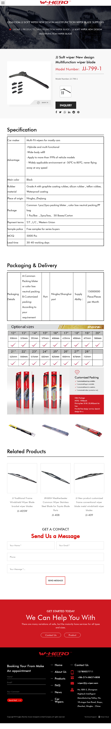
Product (72, 634)
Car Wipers (59, 700)
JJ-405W (22, 511)
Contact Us (51, 634)
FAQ (57, 685)
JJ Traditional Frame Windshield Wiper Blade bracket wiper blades (22, 502)
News (58, 692)
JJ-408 (56, 515)
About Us (60, 671)
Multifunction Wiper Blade (53, 29)
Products (29, 29)
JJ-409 (89, 515)
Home (16, 29)
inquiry (66, 105)
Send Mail (13, 700)
